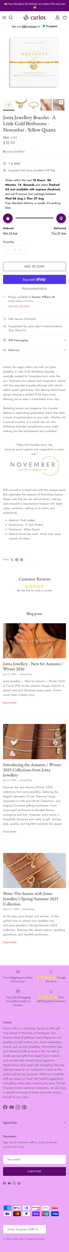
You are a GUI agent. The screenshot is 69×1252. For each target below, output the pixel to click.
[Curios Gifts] (34, 17)
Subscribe (34, 1171)
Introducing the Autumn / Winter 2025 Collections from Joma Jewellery (32, 770)
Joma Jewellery (16, 151)
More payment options (34, 288)
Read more (10, 702)
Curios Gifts (17, 1239)
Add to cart (34, 266)
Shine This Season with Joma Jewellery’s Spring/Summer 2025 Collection (30, 898)
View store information (19, 306)
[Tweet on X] (12, 559)
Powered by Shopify (35, 1239)
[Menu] (4, 17)
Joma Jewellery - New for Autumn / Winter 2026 (33, 666)
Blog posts (34, 613)
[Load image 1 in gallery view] (34, 63)
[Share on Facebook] (16, 559)
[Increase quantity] (21, 250)
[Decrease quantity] (6, 250)
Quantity (8, 242)
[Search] (12, 17)
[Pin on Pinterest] (21, 559)
